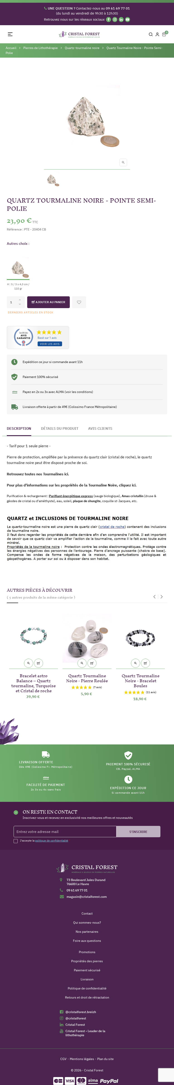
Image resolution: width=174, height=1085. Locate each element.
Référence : (15, 229)
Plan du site (105, 1059)
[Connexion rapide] (157, 34)
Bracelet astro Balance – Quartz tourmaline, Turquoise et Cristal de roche (33, 682)
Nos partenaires (87, 932)
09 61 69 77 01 (77, 890)
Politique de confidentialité (87, 988)
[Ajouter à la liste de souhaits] (79, 302)
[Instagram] (114, 19)
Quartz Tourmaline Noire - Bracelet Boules (141, 680)
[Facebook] (108, 19)
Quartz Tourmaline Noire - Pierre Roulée (87, 677)
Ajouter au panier (50, 302)
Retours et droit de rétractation (87, 997)
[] (38, 663)
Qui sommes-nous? (87, 923)
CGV (63, 1059)
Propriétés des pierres (87, 961)
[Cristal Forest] (87, 869)
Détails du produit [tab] (59, 428)
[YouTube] (127, 19)
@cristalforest (75, 1018)
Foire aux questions (87, 941)
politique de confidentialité (51, 840)
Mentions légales (82, 1059)
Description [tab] (19, 428)
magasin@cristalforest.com (87, 897)
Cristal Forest (75, 1025)
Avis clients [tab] (100, 428)
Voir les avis (50, 344)
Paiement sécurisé (87, 970)
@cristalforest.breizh (80, 1012)
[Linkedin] (121, 19)
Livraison (87, 979)
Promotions (87, 952)
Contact (87, 913)
